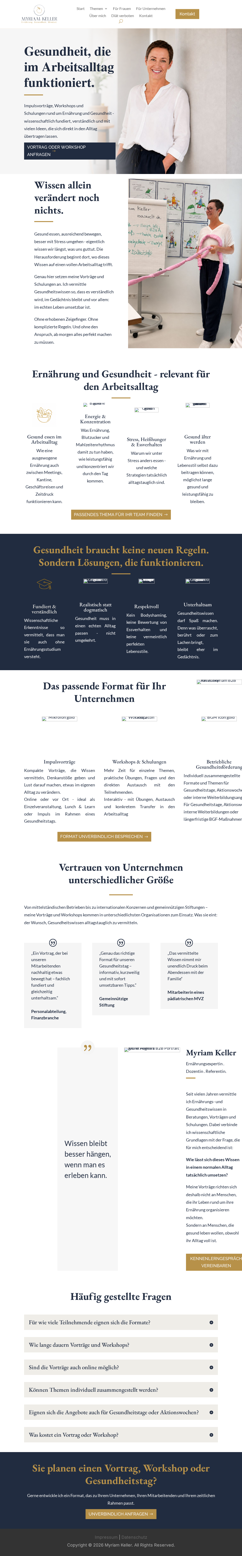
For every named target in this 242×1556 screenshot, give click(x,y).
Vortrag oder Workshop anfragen (56, 151)
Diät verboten (122, 16)
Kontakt (146, 16)
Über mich (97, 16)
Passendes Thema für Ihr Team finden (118, 514)
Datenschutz (134, 1537)
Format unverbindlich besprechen (101, 836)
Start (81, 9)
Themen (96, 9)
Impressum (106, 1537)
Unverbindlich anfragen (118, 1513)
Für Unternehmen (150, 9)
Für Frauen (122, 9)
